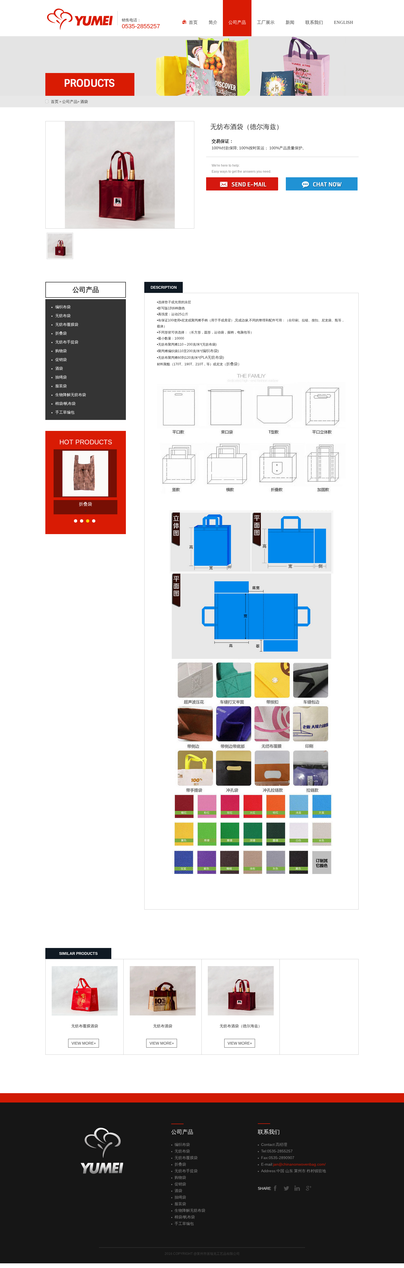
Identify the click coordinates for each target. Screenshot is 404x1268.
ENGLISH (343, 22)
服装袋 (61, 386)
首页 (193, 22)
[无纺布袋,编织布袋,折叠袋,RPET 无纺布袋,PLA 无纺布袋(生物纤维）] (79, 29)
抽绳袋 (61, 377)
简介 (213, 22)
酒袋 (84, 101)
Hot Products (85, 442)
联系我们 (314, 22)
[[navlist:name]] (85, 495)
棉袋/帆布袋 (65, 403)
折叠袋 (61, 333)
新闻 (290, 22)
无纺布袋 (63, 315)
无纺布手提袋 (66, 342)
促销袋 (61, 359)
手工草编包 (64, 412)
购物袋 (61, 351)
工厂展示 (266, 22)
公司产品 (237, 22)
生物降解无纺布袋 (70, 394)
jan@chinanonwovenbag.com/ (299, 1164)
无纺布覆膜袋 (66, 324)
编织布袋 (63, 307)
